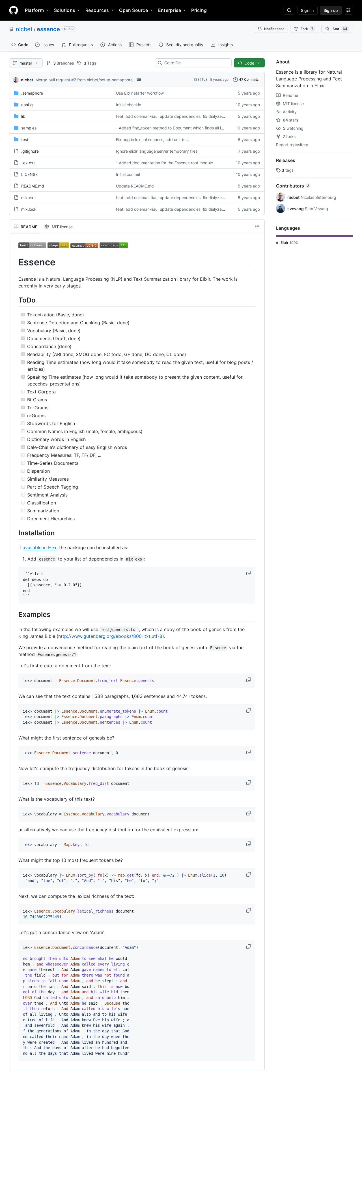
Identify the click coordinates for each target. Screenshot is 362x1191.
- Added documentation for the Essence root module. (165, 162)
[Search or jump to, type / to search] (289, 10)
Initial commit (128, 174)
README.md (32, 186)
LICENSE (29, 174)
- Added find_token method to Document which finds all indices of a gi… (182, 127)
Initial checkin (128, 104)
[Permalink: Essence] (14, 262)
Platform (34, 10)
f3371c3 (201, 79)
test (24, 139)
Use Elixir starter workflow (140, 93)
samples (28, 127)
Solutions (64, 10)
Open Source (133, 10)
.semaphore (32, 93)
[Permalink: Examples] (14, 615)
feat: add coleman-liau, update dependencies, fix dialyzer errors (175, 116)
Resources (97, 10)
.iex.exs (28, 162)
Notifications (274, 29)
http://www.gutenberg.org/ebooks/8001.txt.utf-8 (110, 636)
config (27, 104)
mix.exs (28, 197)
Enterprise (169, 10)
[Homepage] (13, 10)
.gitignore (30, 151)
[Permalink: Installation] (14, 533)
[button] (249, 573)
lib (23, 116)
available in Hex (40, 547)
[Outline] (257, 226)
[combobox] (195, 63)
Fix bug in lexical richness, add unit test (152, 139)
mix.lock (28, 209)
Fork (307, 29)
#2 (73, 79)
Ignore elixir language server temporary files (156, 151)
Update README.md (135, 186)
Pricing (199, 10)
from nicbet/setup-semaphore (105, 79)
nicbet (24, 29)
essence (48, 29)
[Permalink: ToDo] (14, 300)
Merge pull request (52, 79)
